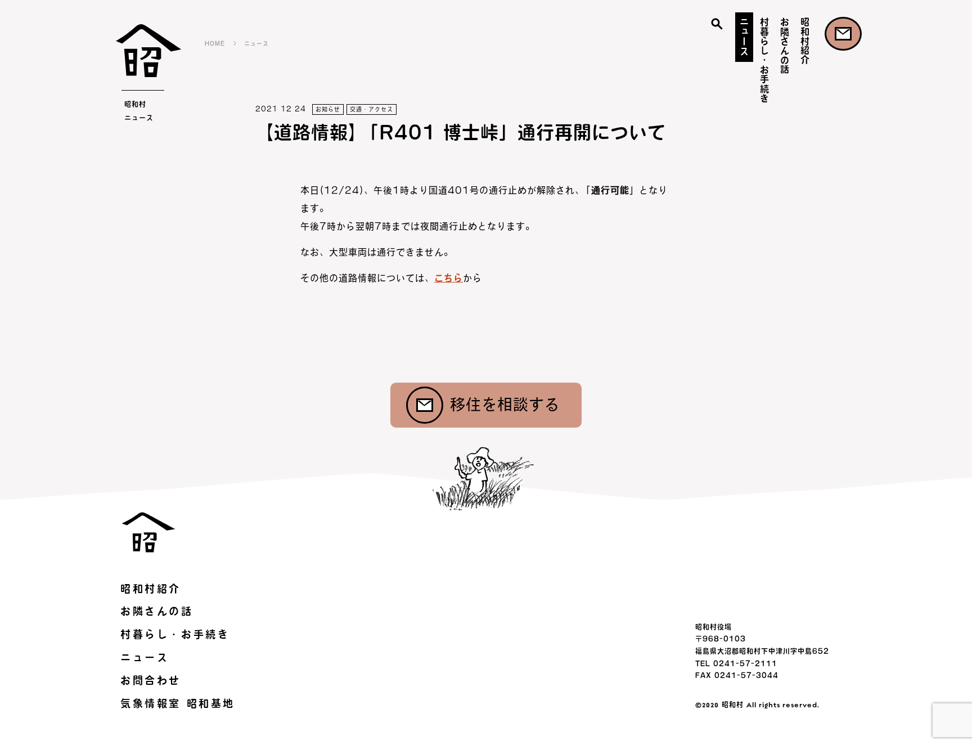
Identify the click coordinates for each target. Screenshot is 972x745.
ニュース (744, 36)
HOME (215, 43)
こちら (448, 277)
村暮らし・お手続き (764, 60)
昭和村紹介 (804, 41)
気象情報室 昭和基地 (177, 703)
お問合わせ (843, 34)
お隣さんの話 (784, 45)
